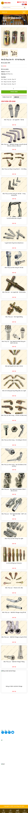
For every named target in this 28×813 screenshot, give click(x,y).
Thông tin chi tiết (7, 97)
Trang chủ (4, 12)
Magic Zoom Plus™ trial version (8, 28)
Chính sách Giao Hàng (7, 749)
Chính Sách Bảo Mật (6, 756)
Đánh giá (16, 97)
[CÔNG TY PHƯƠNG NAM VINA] (6, 2)
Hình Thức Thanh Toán (7, 751)
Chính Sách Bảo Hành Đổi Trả (9, 754)
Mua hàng (15, 91)
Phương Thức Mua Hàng (7, 746)
